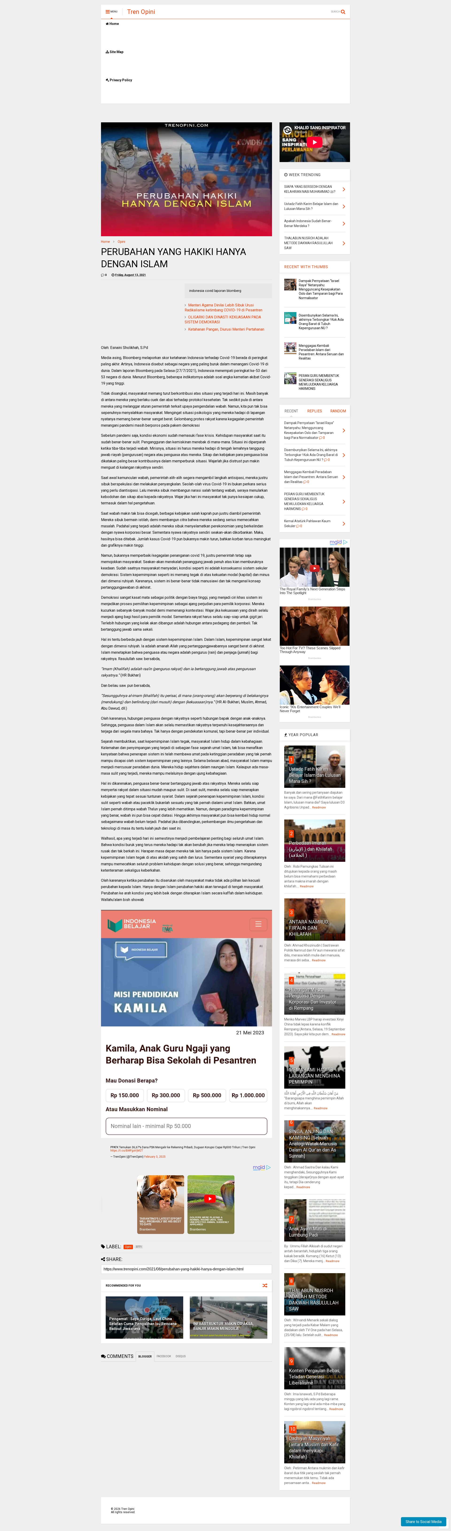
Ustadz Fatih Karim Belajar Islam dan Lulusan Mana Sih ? (315, 775)
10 (292, 1429)
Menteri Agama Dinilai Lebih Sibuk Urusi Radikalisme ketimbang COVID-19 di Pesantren (223, 307)
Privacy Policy (120, 80)
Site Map (116, 52)
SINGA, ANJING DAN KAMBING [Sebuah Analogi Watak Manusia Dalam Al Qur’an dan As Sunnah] (313, 1144)
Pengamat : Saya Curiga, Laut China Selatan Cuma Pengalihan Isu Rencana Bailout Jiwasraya (143, 1324)
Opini (121, 242)
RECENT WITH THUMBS (306, 267)
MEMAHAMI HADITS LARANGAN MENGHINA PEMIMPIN (314, 1076)
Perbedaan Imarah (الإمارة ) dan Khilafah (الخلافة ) (310, 849)
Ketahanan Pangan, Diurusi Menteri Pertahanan (226, 329)
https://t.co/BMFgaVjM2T (126, 1150)
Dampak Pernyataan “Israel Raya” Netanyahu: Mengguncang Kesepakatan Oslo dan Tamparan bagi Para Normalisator (321, 289)
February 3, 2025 (155, 1156)
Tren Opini (141, 11)
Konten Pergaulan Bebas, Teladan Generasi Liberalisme (314, 1377)
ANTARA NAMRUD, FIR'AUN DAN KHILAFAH (309, 928)
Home (114, 24)
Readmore (319, 807)
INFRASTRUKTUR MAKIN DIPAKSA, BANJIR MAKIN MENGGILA (223, 1326)
